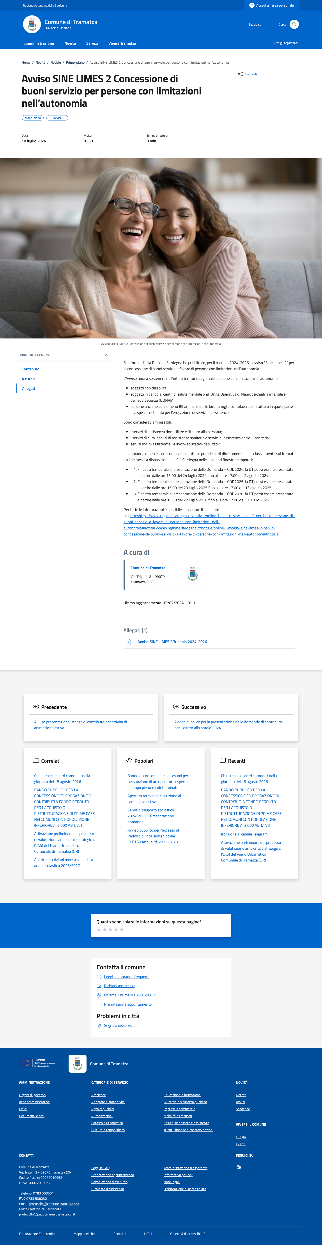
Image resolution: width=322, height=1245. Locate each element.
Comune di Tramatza (148, 568)
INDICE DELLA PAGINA (35, 354)
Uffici (23, 1108)
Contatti (119, 1233)
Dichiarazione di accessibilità (185, 1188)
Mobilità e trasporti (178, 1115)
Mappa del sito (84, 1233)
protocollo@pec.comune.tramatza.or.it (47, 1214)
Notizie (55, 62)
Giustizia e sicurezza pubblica (185, 1101)
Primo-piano (75, 62)
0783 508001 (43, 1193)
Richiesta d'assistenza (107, 1188)
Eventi (241, 1144)
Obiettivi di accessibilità (187, 1233)
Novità (40, 62)
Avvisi (240, 1101)
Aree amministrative (34, 1101)
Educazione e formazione (182, 1094)
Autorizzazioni (102, 1115)
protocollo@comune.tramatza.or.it (54, 1203)
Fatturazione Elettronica (37, 1233)
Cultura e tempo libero (108, 1129)
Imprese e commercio (179, 1108)
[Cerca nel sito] (294, 24)
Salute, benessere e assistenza (186, 1122)
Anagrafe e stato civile (108, 1101)
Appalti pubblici (102, 1108)
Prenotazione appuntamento (112, 1174)
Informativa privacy (178, 1174)
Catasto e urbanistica (107, 1122)
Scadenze (243, 1108)
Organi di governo (32, 1094)
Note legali (172, 1181)
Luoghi (241, 1137)
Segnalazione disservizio (109, 1181)
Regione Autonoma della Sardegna (45, 5)
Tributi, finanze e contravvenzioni (188, 1129)
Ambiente (98, 1094)
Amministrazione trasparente (185, 1167)
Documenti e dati (31, 1115)
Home (26, 62)
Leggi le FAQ (100, 1167)
